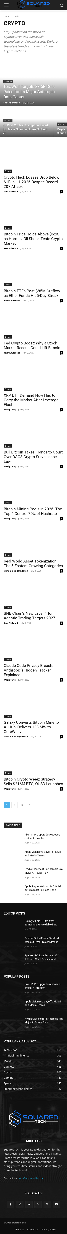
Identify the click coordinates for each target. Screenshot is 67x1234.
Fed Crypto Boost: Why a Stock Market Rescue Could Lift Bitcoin (32, 345)
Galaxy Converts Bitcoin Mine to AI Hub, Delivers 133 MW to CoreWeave (31, 727)
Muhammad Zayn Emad (16, 570)
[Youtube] (56, 1204)
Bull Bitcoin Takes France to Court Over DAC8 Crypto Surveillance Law (33, 457)
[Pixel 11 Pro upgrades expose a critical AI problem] (13, 839)
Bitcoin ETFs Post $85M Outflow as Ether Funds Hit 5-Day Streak (32, 293)
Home (7, 16)
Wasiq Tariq (10, 409)
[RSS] (38, 1204)
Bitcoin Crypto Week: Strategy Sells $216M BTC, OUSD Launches (33, 781)
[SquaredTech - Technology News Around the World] (33, 1118)
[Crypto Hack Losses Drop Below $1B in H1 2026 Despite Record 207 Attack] (33, 158)
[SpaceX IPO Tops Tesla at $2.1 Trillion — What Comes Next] (13, 960)
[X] (47, 1204)
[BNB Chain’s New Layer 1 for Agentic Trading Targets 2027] (33, 594)
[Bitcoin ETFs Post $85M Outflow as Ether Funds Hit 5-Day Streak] (33, 271)
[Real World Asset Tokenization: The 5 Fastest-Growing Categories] (33, 542)
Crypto (8, 81)
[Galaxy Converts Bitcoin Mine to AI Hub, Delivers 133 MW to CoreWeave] (33, 703)
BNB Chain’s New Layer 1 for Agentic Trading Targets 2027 (29, 615)
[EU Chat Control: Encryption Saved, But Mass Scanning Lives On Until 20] (27, 122)
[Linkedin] (29, 1204)
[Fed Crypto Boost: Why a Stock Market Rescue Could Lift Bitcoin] (33, 324)
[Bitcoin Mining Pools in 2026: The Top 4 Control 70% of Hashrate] (33, 489)
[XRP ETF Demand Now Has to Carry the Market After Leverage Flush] (33, 376)
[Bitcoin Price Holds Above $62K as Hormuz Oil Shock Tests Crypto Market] (33, 215)
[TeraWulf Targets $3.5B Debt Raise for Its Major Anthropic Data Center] (33, 82)
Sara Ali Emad (11, 191)
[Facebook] (10, 1204)
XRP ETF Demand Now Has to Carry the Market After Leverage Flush (31, 400)
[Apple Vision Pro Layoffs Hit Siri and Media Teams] (13, 856)
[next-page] (30, 805)
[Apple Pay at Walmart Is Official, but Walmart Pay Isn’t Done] (13, 891)
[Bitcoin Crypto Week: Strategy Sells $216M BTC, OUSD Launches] (33, 760)
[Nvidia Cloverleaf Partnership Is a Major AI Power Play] (13, 873)
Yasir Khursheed (12, 300)
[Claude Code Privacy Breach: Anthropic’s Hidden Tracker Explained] (33, 646)
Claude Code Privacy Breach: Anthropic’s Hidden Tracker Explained (28, 670)
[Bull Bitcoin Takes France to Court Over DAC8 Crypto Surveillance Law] (33, 433)
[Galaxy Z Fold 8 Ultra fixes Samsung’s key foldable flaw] (13, 925)
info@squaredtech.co (31, 1178)
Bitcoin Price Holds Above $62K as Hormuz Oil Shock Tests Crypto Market (33, 239)
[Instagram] (19, 1204)
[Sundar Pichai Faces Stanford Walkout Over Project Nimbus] (13, 943)
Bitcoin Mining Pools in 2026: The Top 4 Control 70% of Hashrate (33, 511)
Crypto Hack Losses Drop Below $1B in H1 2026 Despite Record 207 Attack (31, 182)
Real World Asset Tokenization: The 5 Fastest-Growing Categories (33, 563)
